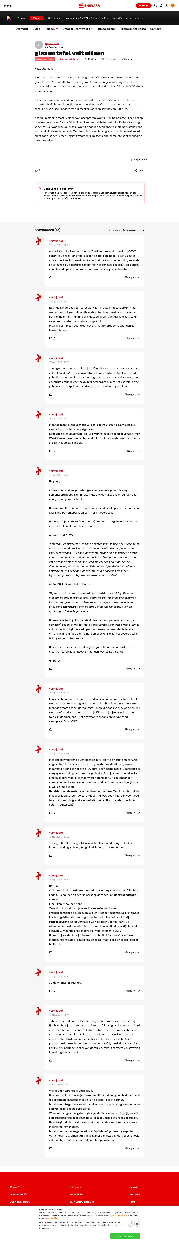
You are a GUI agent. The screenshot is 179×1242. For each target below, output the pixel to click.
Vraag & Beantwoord (76, 28)
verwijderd (56, 240)
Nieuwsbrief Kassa (133, 28)
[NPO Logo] (173, 5)
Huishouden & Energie (70, 59)
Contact (155, 28)
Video (36, 28)
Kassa (21, 18)
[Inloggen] (166, 5)
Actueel (50, 28)
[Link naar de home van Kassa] (9, 18)
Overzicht (21, 28)
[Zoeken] (155, 5)
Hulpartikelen (107, 28)
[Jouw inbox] (161, 5)
